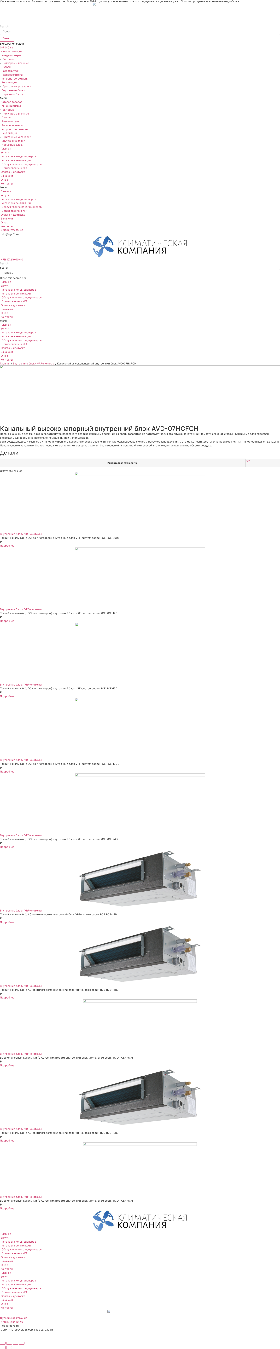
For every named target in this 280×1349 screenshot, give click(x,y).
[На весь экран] (15, 1343)
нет (248, 460)
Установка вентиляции (16, 160)
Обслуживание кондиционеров (22, 164)
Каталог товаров (11, 51)
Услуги (5, 152)
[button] (140, 98)
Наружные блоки (12, 94)
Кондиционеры (11, 55)
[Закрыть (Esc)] (3, 1343)
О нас (4, 179)
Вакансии (7, 175)
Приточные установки (16, 86)
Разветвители (10, 70)
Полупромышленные (15, 63)
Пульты (6, 67)
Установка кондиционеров (19, 156)
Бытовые (8, 59)
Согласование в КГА (14, 168)
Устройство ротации (15, 78)
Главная (6, 148)
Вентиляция (9, 82)
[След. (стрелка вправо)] (9, 1347)
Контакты (7, 183)
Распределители (12, 74)
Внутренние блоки (13, 90)
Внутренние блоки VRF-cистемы (33, 363)
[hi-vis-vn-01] (140, 395)
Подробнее (7, 545)
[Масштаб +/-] (21, 1343)
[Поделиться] (9, 1343)
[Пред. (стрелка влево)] (3, 1347)
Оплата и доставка (13, 171)
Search (4, 26)
